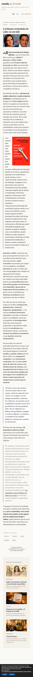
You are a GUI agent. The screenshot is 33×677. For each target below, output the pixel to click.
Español (29, 14)
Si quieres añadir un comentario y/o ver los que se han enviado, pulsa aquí (16, 549)
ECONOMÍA (6, 22)
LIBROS (23, 22)
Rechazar (12, 674)
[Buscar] (17, 14)
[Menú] (13, 14)
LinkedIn (22, 536)
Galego (23, 14)
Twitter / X (6, 536)
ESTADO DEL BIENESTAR (15, 22)
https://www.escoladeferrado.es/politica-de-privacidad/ (17, 671)
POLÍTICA (5, 24)
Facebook (15, 536)
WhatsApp (6, 540)
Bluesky (14, 540)
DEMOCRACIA (9, 579)
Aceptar (4, 674)
